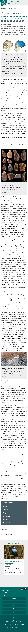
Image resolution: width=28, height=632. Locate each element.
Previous (2, 563)
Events (5, 506)
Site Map (4, 624)
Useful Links (5, 590)
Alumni (14, 601)
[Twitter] (11, 21)
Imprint (9, 624)
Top (25, 589)
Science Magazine (8, 502)
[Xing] (17, 21)
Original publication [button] (7, 534)
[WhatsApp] (14, 21)
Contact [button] (3, 529)
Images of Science (8, 513)
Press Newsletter (7, 523)
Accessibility (23, 624)
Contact (14, 598)
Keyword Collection (14, 608)
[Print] (23, 21)
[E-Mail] (20, 21)
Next (26, 563)
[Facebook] (2, 21)
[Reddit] (8, 21)
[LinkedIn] (5, 21)
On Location (6, 516)
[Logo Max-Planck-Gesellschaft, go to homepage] (12, 3)
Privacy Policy (15, 624)
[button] (26, 51)
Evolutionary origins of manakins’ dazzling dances (14, 562)
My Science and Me (8, 509)
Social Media (5, 593)
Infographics (6, 519)
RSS (14, 612)
